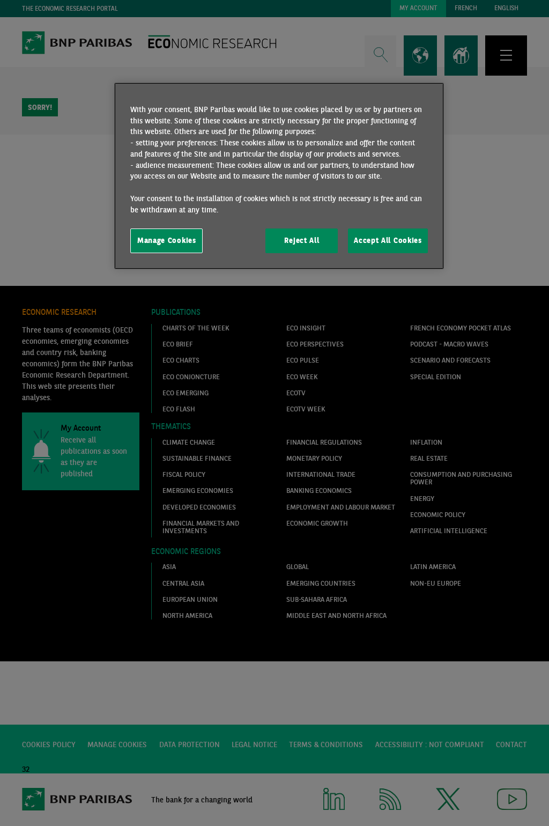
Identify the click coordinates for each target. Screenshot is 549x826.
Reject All (301, 240)
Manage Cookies (166, 240)
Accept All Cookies (387, 240)
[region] (278, 176)
